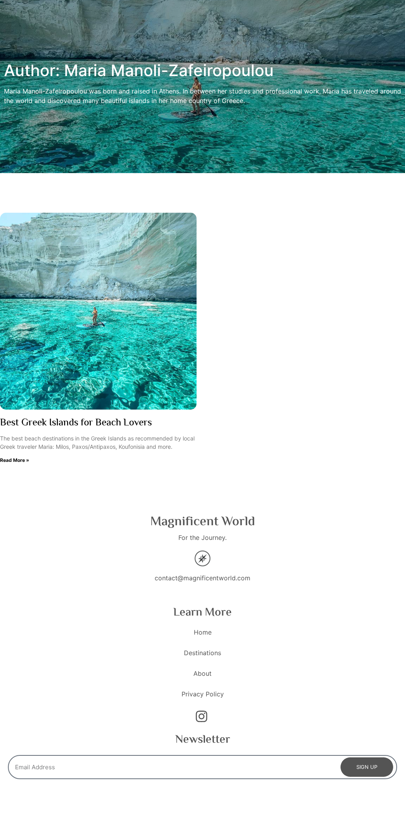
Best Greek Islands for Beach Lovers (76, 423)
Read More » (14, 460)
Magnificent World (202, 522)
